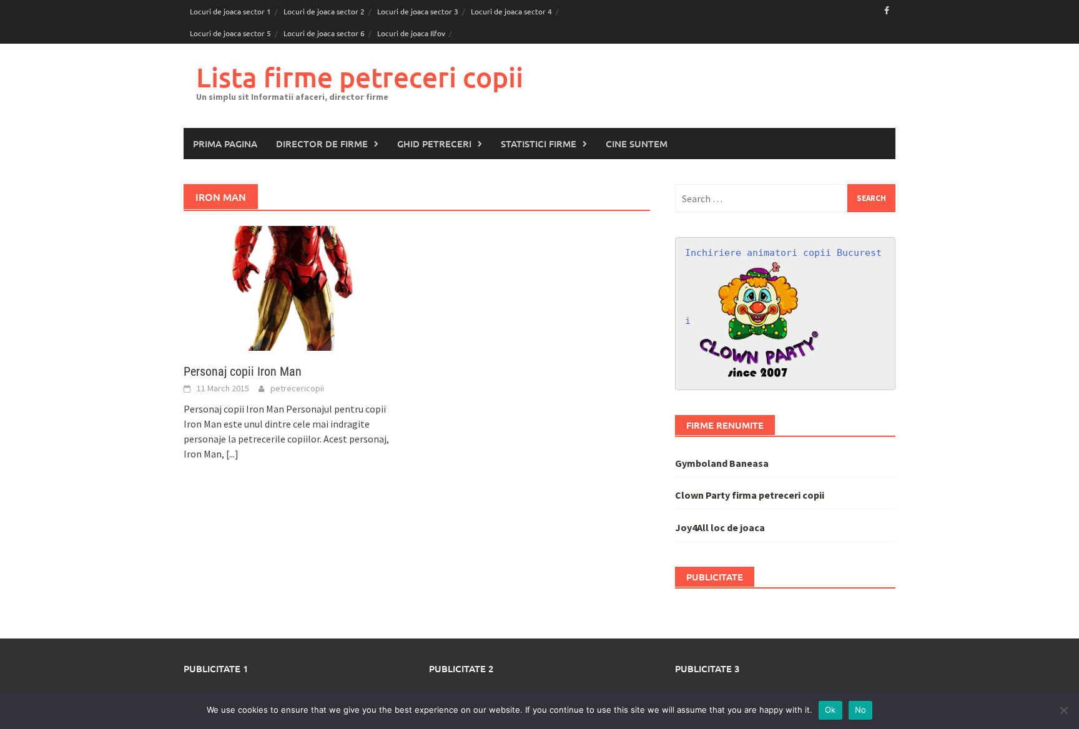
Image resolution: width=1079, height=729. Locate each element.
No (861, 710)
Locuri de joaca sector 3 (417, 11)
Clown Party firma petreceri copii (749, 495)
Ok (830, 710)
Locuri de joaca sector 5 (230, 33)
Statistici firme (538, 143)
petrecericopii (297, 388)
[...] (232, 454)
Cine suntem (637, 143)
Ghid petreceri (434, 143)
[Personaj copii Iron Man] (294, 287)
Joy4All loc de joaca (720, 527)
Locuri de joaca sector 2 (324, 11)
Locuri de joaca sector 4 (511, 11)
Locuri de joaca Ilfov (411, 33)
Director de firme (322, 143)
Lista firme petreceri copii (359, 77)
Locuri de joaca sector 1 (230, 11)
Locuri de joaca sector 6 (324, 33)
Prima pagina (225, 143)
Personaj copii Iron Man (243, 371)
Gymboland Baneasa (722, 463)
